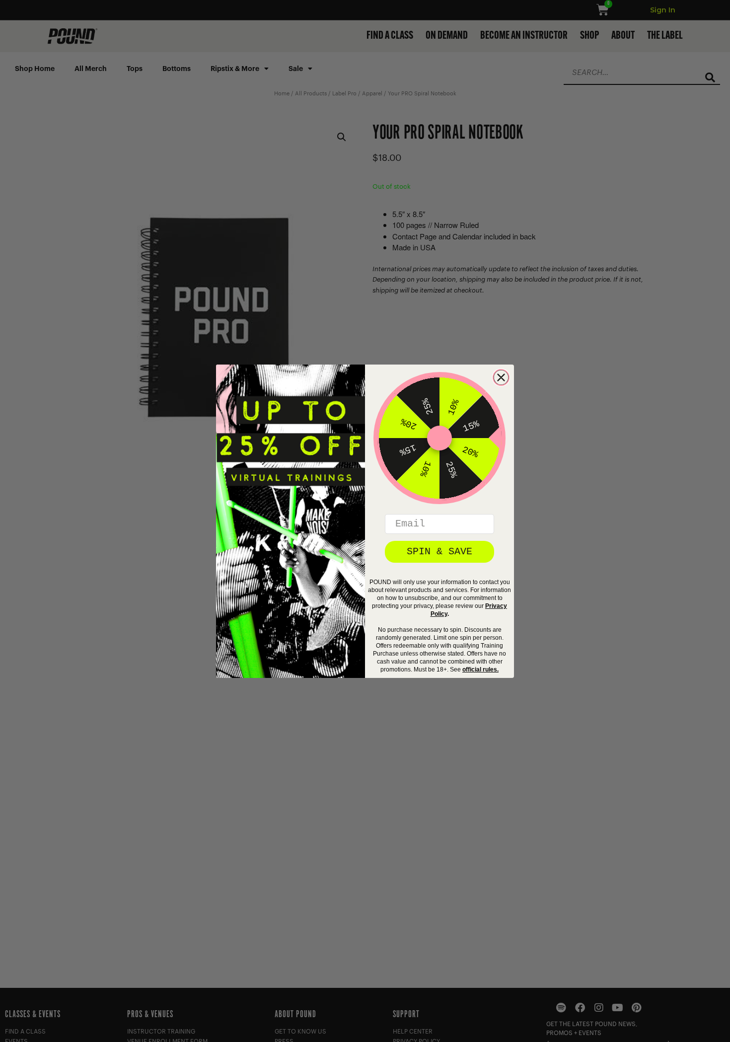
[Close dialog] (501, 377)
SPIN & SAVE (439, 551)
